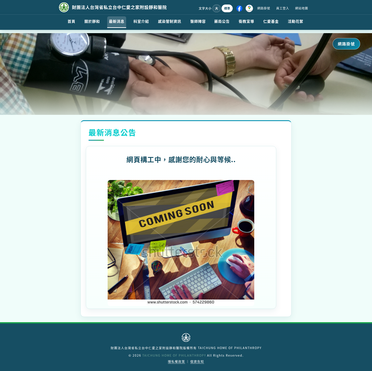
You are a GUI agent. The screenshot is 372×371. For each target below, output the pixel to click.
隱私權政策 (176, 361)
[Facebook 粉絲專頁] (239, 8)
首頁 (71, 21)
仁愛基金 (271, 21)
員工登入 (282, 8)
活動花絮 (295, 21)
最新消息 (116, 21)
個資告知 (197, 361)
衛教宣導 (246, 21)
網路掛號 (263, 8)
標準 (227, 8)
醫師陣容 (198, 21)
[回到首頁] (64, 7)
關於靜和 (92, 21)
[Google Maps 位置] (249, 8)
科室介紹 (141, 21)
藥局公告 (222, 21)
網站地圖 (301, 8)
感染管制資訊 (169, 21)
